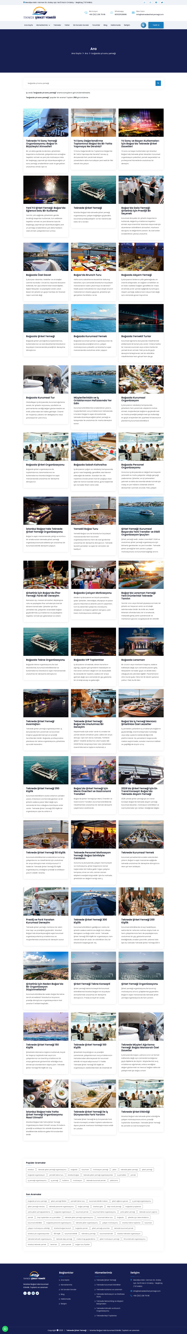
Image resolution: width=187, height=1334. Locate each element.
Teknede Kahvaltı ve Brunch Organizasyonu (108, 1309)
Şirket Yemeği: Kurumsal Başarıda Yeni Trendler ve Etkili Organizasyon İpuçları (140, 531)
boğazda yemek (81, 1228)
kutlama (65, 1180)
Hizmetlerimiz (42, 25)
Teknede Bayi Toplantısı (106, 1315)
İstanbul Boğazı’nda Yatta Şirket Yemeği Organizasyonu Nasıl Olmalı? (44, 1114)
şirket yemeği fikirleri (58, 1201)
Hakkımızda (116, 25)
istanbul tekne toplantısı (131, 1223)
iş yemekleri (121, 1175)
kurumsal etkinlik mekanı (98, 1201)
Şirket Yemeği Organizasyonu (139, 984)
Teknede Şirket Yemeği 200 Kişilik (138, 921)
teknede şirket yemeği (129, 1170)
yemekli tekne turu (56, 1175)
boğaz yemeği (83, 1206)
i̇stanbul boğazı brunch (62, 1228)
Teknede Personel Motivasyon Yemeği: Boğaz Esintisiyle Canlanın (92, 855)
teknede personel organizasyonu (61, 1206)
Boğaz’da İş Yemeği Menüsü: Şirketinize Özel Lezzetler (139, 723)
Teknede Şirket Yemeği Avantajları (40, 723)
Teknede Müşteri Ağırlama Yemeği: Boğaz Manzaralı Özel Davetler (140, 1047)
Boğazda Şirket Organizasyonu (45, 464)
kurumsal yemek (82, 1212)
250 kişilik (57, 1234)
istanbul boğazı (73, 1175)
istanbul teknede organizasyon (128, 1234)
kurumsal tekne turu (105, 1217)
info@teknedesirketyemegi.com (150, 14)
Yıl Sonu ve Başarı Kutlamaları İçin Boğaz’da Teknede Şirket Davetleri (140, 143)
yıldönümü (114, 1180)
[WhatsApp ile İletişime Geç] (5, 1329)
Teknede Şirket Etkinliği (135, 1111)
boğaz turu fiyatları (82, 1244)
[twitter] (162, 2)
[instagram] (150, 2)
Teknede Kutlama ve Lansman (109, 1289)
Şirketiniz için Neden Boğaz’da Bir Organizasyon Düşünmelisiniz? (44, 986)
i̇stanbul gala (98, 1206)
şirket (114, 1170)
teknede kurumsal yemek (96, 1180)
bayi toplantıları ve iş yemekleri (48, 1217)
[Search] (158, 83)
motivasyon (77, 1180)
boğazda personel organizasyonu (58, 1223)
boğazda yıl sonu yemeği (37, 1201)
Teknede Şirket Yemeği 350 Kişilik (42, 790)
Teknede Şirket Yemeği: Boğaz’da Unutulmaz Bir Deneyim (89, 724)
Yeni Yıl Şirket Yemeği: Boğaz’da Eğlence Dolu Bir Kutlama (45, 209)
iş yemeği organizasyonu (37, 1180)
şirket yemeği (147, 1170)
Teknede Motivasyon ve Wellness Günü (110, 1295)
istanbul (31, 1170)
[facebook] (156, 2)
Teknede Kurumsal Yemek (137, 852)
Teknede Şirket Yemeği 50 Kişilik (45, 852)
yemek (133, 1175)
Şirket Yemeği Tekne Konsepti (92, 984)
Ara (86, 53)
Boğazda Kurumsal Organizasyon (133, 399)
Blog (105, 25)
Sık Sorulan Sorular (81, 25)
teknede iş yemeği (88, 1234)
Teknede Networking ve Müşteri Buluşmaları (109, 1302)
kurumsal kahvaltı (106, 1234)
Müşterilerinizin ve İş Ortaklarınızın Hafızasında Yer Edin (93, 400)
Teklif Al (156, 25)
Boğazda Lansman (133, 660)
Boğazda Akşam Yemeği (136, 275)
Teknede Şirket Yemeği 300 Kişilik (90, 921)
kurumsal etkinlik (71, 1234)
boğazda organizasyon (36, 1175)
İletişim (127, 25)
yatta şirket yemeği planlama (39, 1212)
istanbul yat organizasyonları (38, 1234)
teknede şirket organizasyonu (87, 1223)
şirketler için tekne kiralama (138, 1217)
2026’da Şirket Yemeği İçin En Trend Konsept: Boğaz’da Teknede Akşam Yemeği (139, 791)
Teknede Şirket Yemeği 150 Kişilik (42, 1046)
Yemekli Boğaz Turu (86, 529)
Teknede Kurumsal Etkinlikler (108, 1285)
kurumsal (85, 1170)
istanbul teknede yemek (37, 1244)
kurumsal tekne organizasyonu (104, 1212)
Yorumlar (96, 25)
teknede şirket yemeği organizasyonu (52, 1170)
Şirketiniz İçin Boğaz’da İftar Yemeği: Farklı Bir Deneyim (43, 594)
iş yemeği (54, 1180)
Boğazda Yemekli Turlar (136, 336)
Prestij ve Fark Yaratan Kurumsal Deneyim (40, 921)
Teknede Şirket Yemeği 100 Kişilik (90, 1046)
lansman (53, 1244)
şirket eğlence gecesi (120, 1201)
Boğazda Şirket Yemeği (40, 336)
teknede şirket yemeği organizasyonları (98, 1175)
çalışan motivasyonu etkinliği (39, 1228)
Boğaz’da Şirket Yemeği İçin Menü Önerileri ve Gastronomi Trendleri (92, 791)
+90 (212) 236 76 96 (97, 14)
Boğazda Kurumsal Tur (40, 397)
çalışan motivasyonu (110, 1223)
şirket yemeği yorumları (101, 1228)
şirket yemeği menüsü (36, 1206)
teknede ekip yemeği (64, 1239)
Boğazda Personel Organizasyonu (132, 466)
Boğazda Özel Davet (38, 275)
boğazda (74, 1170)
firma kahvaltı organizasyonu (134, 1239)
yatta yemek (66, 1244)
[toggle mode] (144, 25)
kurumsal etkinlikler (35, 1223)
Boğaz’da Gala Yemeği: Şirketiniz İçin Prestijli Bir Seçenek (136, 210)
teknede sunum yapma (148, 1212)
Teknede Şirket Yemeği (88, 208)
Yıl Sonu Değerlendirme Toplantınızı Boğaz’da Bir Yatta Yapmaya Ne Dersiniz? (93, 143)
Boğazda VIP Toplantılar (89, 660)
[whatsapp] (144, 2)
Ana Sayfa (28, 25)
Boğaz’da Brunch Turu (87, 275)
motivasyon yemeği (100, 1170)
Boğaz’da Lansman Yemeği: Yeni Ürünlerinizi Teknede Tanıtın (138, 595)
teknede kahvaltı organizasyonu (40, 1239)
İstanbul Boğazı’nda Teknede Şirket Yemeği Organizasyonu (44, 530)
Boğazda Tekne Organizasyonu (45, 660)
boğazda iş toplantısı (133, 1206)
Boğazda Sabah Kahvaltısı (90, 464)
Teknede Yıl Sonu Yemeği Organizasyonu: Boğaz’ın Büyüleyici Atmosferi (41, 143)
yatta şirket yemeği (127, 1212)
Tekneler (57, 25)
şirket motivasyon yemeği (109, 1239)
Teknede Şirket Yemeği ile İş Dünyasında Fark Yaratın (91, 1113)
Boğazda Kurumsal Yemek (90, 336)
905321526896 (121, 14)
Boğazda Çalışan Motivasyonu (93, 593)
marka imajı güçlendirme (85, 1239)
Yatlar (67, 25)
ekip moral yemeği (114, 1206)
